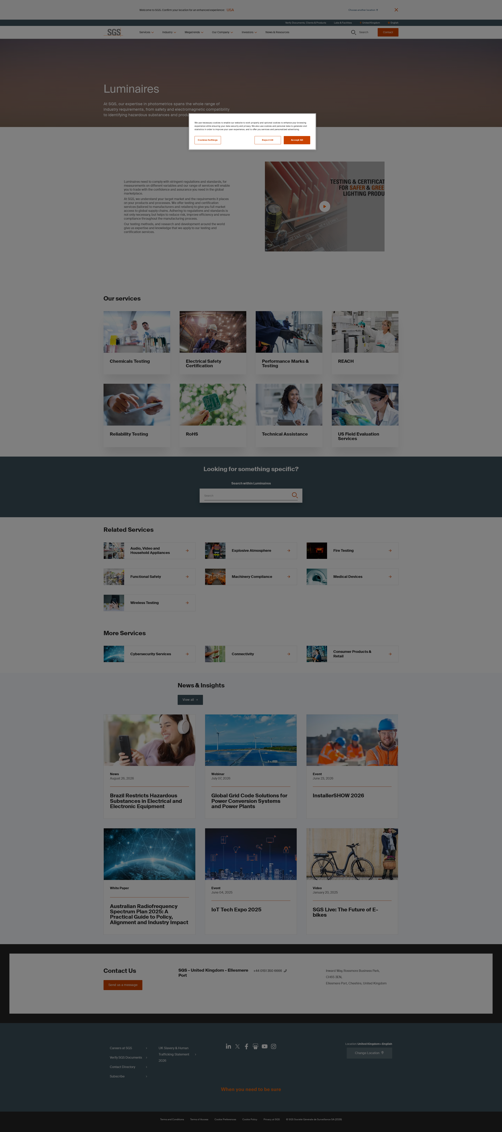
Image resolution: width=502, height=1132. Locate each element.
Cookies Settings (208, 140)
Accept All (297, 140)
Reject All (267, 140)
